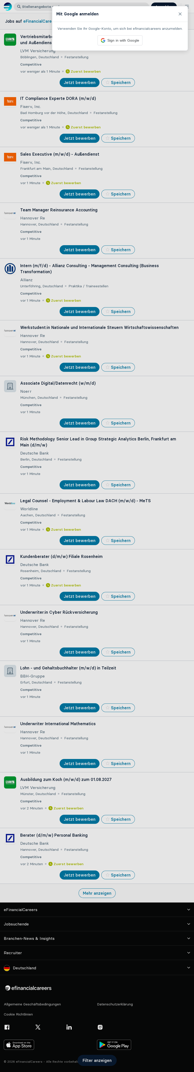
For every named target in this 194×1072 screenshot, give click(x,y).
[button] (97, 536)
